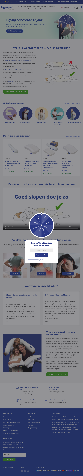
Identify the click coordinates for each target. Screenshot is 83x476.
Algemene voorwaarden (33, 259)
